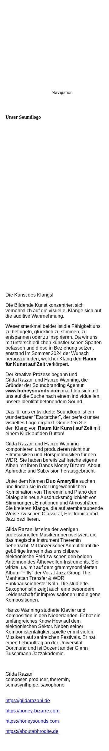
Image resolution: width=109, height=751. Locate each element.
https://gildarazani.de (27, 700)
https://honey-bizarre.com (32, 710)
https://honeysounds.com (32, 721)
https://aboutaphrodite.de (31, 731)
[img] (54, 42)
